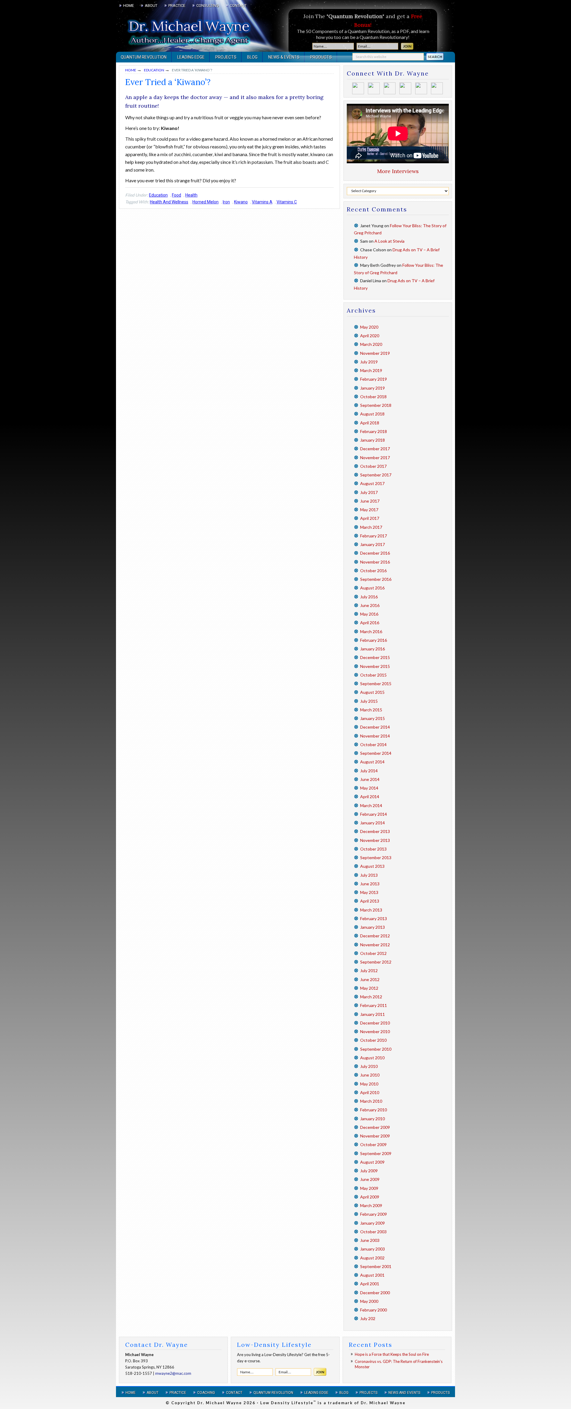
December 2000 (375, 1292)
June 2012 (369, 979)
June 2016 (369, 605)
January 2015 (372, 718)
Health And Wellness (169, 202)
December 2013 (375, 831)
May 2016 (369, 613)
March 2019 (371, 370)
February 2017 (373, 535)
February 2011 (373, 1005)
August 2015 (372, 692)
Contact (234, 1393)
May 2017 (369, 509)
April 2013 (369, 900)
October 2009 (373, 1144)
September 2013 (375, 857)
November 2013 (375, 840)
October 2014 (373, 744)
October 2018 (373, 396)
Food (176, 195)
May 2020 (369, 327)
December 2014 (375, 726)
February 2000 (373, 1309)
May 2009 (369, 1188)
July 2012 (369, 970)
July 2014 (369, 770)
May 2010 (369, 1083)
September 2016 (375, 579)
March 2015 (371, 709)
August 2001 (372, 1275)
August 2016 (372, 587)
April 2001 (369, 1283)
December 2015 (375, 657)
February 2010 (373, 1109)
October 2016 (373, 570)
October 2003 (373, 1231)
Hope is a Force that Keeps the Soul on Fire (392, 1354)
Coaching (206, 1393)
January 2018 (372, 440)
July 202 (367, 1318)
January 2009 (372, 1223)
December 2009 (375, 1127)
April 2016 (369, 622)
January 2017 (372, 544)
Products (440, 1393)
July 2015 (369, 701)
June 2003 (369, 1240)
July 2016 (369, 596)
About (153, 1393)
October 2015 (373, 674)
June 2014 (369, 779)
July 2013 (369, 875)
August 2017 (372, 483)
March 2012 (371, 996)
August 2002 (372, 1257)
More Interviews (398, 171)
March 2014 (371, 805)
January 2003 (372, 1248)
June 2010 (369, 1074)
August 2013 (372, 866)
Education (158, 195)
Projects (368, 1393)
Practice (178, 1393)
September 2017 (375, 474)
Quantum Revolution (273, 1393)
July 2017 (369, 492)
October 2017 (373, 466)
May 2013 (369, 892)
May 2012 (369, 988)
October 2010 (373, 1040)
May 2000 (369, 1301)
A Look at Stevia (389, 241)
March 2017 (371, 527)
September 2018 (375, 405)
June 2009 (369, 1179)
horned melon (205, 202)
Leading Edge (316, 1393)
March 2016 (371, 631)
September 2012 (375, 961)
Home (131, 1393)
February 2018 (373, 431)
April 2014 (369, 796)
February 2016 (373, 640)
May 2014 (369, 787)
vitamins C (287, 202)
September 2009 (375, 1153)
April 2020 (369, 335)
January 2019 (372, 387)
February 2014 (373, 814)
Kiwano (241, 202)
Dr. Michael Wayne (148, 30)
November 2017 (375, 457)
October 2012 (373, 953)
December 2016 (375, 553)
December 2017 (375, 448)
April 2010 (369, 1092)
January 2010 (372, 1118)
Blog (344, 1393)
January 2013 (372, 927)
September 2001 (375, 1266)
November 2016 (375, 561)
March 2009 (371, 1205)
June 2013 (369, 883)
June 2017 (369, 500)
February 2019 (373, 379)
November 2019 (375, 353)
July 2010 (369, 1066)
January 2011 (372, 1014)
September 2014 (375, 753)
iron (226, 202)
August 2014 (372, 761)
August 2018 (372, 413)
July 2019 (369, 361)
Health (191, 195)
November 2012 (375, 944)
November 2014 (375, 735)
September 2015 (375, 683)
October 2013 (373, 848)
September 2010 (375, 1049)
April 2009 (369, 1196)
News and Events (404, 1393)
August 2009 (372, 1162)
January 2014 (372, 822)
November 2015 (375, 666)
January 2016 (372, 648)
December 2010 (375, 1022)
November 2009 (375, 1135)
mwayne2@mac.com (173, 1373)
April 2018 (369, 422)
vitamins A (262, 202)
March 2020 (371, 344)
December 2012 (375, 935)
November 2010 (375, 1031)
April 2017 (369, 518)
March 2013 (371, 909)
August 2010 (372, 1057)
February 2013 (373, 918)
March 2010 (371, 1101)
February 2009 (373, 1214)
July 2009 (369, 1170)
